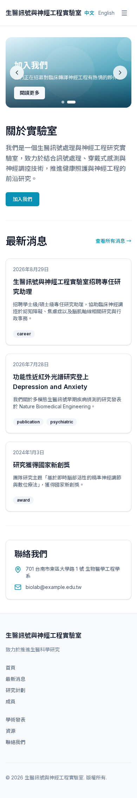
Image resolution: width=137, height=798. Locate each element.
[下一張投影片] (120, 73)
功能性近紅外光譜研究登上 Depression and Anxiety (51, 381)
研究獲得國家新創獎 (41, 465)
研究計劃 (15, 690)
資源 (10, 731)
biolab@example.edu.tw (53, 587)
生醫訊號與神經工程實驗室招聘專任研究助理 (66, 286)
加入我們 (22, 199)
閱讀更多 (29, 93)
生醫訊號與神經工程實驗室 (43, 12)
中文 (89, 13)
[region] (68, 72)
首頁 (10, 668)
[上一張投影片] (17, 73)
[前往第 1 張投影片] (62, 102)
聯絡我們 (15, 742)
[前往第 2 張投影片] (71, 102)
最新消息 (15, 679)
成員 (10, 701)
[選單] (124, 13)
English (106, 13)
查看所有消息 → (113, 241)
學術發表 (15, 720)
